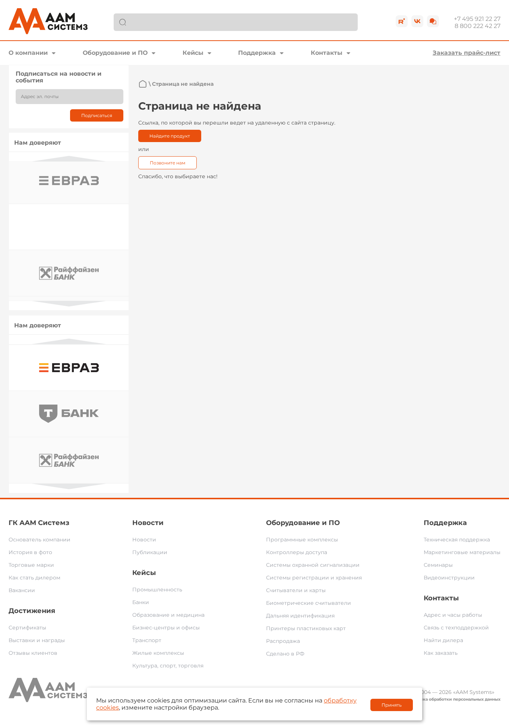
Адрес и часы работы (453, 615)
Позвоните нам (167, 163)
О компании (28, 52)
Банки (140, 602)
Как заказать (441, 653)
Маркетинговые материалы (462, 552)
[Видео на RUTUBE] (402, 21)
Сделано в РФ (285, 653)
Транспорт (146, 640)
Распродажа (283, 641)
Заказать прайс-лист (466, 52)
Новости (148, 523)
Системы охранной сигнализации (313, 565)
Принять (392, 705)
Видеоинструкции (449, 577)
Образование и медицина (168, 615)
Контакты (326, 52)
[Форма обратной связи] (433, 21)
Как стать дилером (34, 577)
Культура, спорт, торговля (167, 665)
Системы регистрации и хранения (314, 577)
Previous (69, 158)
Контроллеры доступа (296, 552)
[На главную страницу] (142, 83)
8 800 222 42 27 (477, 25)
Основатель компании (39, 539)
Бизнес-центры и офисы (166, 627)
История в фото (30, 552)
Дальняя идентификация (300, 615)
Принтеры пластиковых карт (306, 628)
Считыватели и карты (296, 590)
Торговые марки (31, 565)
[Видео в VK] (417, 21)
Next (69, 304)
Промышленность (157, 589)
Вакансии (22, 590)
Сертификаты (27, 627)
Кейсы (193, 52)
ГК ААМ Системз (39, 523)
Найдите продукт (169, 136)
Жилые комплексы (158, 653)
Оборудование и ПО (115, 52)
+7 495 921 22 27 (477, 18)
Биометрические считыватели (308, 603)
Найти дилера (443, 640)
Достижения (32, 611)
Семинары (438, 565)
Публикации (149, 552)
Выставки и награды (37, 640)
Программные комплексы (302, 539)
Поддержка (257, 52)
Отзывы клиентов (33, 653)
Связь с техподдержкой (456, 627)
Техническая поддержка (457, 539)
